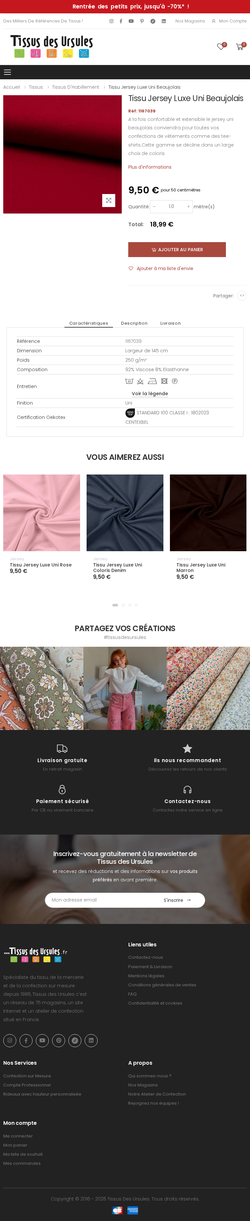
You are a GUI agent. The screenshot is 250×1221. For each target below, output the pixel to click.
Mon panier (15, 1145)
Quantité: (139, 206)
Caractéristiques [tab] (88, 323)
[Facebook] (121, 21)
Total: (136, 224)
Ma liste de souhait (23, 1154)
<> (242, 295)
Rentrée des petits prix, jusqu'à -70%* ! (131, 6)
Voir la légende (150, 393)
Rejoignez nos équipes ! (153, 1103)
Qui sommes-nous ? (150, 1076)
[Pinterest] (142, 21)
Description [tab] (134, 323)
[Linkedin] (164, 21)
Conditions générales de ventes (162, 985)
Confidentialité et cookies (155, 1003)
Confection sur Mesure (27, 1076)
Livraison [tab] (170, 323)
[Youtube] (131, 21)
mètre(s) (204, 206)
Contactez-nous (145, 957)
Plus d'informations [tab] (150, 167)
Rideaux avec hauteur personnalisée (42, 1094)
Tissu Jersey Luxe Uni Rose (41, 565)
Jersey (17, 559)
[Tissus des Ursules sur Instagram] (41, 688)
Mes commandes (22, 1163)
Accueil (11, 87)
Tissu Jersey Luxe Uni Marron (200, 568)
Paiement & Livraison (150, 967)
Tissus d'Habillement (75, 87)
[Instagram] (111, 21)
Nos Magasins (190, 21)
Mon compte (233, 21)
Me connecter (18, 1136)
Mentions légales (146, 976)
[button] (115, 605)
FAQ (132, 994)
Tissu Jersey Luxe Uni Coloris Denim (117, 568)
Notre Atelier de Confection (157, 1094)
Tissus (36, 87)
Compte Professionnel (27, 1085)
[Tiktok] (152, 21)
